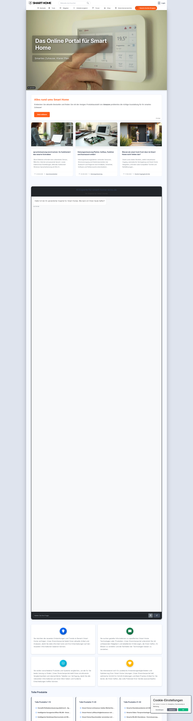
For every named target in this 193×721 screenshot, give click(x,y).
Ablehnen (172, 710)
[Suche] (88, 3)
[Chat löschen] (150, 615)
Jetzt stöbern (42, 114)
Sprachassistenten (51, 174)
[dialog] (171, 704)
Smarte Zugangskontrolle (142, 174)
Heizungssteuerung (96, 174)
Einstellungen (159, 710)
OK (183, 710)
